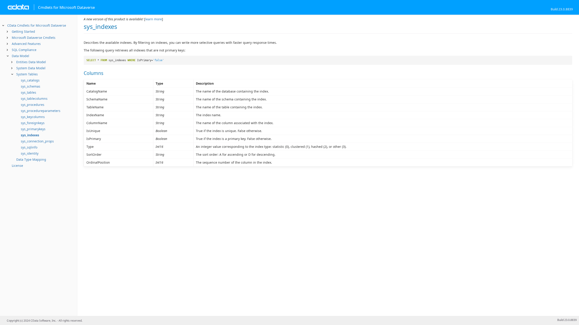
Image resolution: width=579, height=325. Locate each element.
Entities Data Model (31, 62)
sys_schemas (30, 86)
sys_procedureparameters (40, 111)
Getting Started (23, 31)
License (17, 165)
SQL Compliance (24, 50)
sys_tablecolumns (34, 98)
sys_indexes (30, 135)
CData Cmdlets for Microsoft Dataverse (36, 25)
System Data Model (30, 68)
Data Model (20, 56)
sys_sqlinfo (29, 147)
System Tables (27, 74)
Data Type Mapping (31, 159)
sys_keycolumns (33, 117)
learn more (153, 19)
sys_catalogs (30, 80)
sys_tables (28, 92)
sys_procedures (32, 104)
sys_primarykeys (33, 129)
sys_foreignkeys (33, 123)
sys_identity (29, 153)
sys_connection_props (37, 141)
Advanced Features (26, 44)
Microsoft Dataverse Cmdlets (33, 37)
